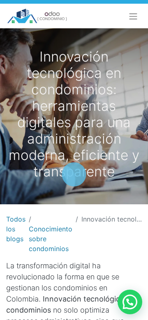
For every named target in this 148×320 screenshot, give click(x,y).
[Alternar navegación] (133, 16)
